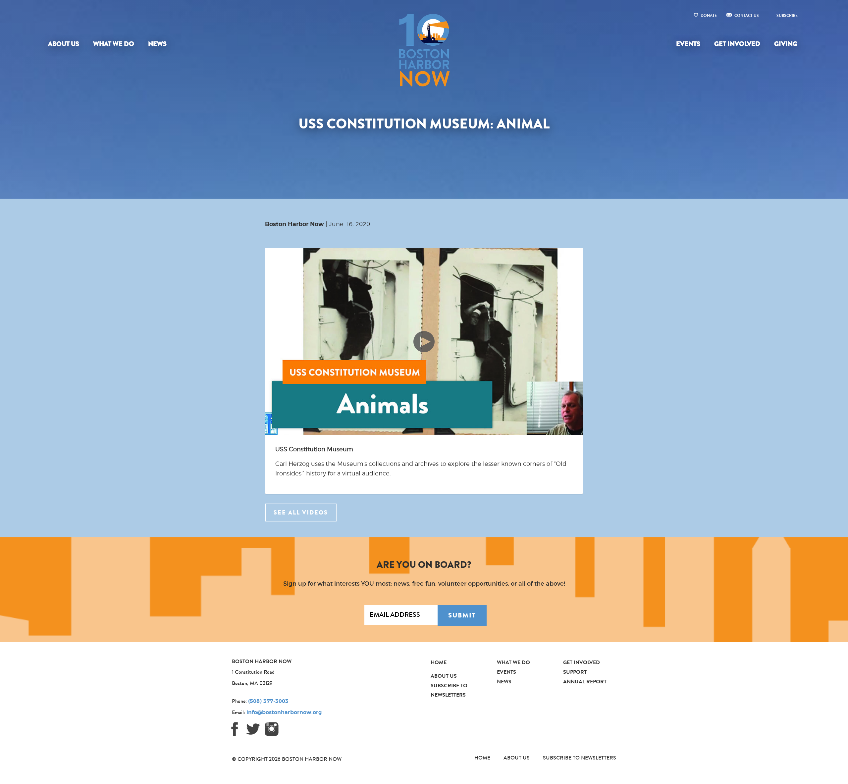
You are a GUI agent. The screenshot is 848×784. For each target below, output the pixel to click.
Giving (785, 44)
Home (439, 662)
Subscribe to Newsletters (579, 757)
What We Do (113, 44)
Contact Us (746, 16)
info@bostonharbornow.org (284, 712)
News (157, 44)
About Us (63, 44)
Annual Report (585, 681)
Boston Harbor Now (294, 224)
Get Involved (737, 44)
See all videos (301, 512)
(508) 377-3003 (268, 701)
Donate (709, 16)
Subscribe (787, 16)
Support (575, 672)
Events (688, 44)
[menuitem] (65, 44)
